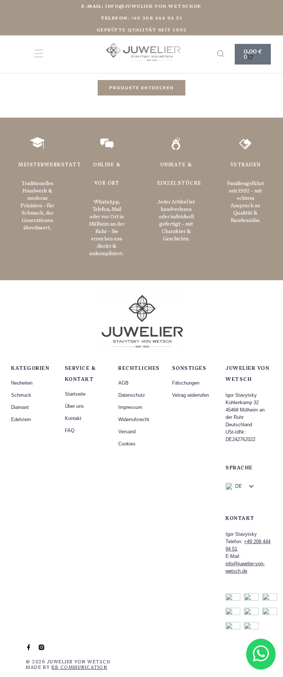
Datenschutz (131, 395)
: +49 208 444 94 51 (141, 17)
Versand (127, 431)
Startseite (75, 394)
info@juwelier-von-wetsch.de (141, 6)
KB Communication (79, 667)
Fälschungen (185, 383)
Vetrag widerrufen (190, 395)
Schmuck (21, 395)
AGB (123, 383)
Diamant (20, 407)
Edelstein (21, 419)
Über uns (74, 406)
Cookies (127, 444)
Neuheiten (21, 383)
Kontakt (73, 418)
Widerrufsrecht (133, 419)
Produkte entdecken (141, 88)
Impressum (130, 407)
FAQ (69, 430)
